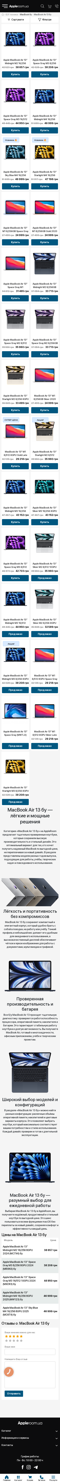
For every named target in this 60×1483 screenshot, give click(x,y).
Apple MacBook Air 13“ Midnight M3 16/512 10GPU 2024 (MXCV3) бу (15, 623)
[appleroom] (2, 14)
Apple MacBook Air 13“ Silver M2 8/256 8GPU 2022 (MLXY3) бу (45, 623)
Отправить (14, 1393)
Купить (15, 74)
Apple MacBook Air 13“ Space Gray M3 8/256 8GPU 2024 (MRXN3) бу (45, 63)
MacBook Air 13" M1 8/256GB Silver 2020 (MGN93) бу (45, 399)
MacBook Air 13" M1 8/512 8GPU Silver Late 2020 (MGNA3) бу (44, 735)
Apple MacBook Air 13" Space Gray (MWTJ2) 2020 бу (15, 735)
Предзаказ (45, 578)
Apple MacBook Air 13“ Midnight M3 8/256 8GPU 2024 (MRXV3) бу (15, 679)
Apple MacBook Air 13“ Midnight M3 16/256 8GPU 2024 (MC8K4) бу (15, 511)
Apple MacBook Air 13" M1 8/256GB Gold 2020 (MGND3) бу (44, 231)
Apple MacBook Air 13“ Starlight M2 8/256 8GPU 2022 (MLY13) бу (15, 399)
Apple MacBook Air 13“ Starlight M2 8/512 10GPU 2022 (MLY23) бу (45, 455)
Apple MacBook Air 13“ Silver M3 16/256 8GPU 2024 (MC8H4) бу (44, 511)
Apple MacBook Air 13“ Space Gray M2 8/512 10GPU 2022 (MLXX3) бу (15, 343)
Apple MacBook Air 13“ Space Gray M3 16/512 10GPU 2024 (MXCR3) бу (15, 119)
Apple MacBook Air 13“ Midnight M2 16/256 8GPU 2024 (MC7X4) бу (15, 63)
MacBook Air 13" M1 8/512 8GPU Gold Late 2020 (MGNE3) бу (15, 455)
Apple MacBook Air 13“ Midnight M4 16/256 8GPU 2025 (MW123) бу (44, 119)
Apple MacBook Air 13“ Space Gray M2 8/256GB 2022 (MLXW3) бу (45, 343)
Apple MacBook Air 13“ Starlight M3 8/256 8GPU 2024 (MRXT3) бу (15, 791)
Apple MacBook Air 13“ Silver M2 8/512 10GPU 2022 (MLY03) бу (45, 567)
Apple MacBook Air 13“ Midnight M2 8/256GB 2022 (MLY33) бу (45, 287)
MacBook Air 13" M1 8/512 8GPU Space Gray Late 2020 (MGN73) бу (44, 679)
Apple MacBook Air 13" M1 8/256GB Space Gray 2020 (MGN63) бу (15, 231)
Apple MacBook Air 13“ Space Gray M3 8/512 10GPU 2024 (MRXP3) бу (15, 567)
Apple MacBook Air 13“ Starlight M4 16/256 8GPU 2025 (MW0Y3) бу (45, 175)
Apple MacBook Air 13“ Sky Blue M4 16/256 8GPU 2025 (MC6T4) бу (15, 175)
